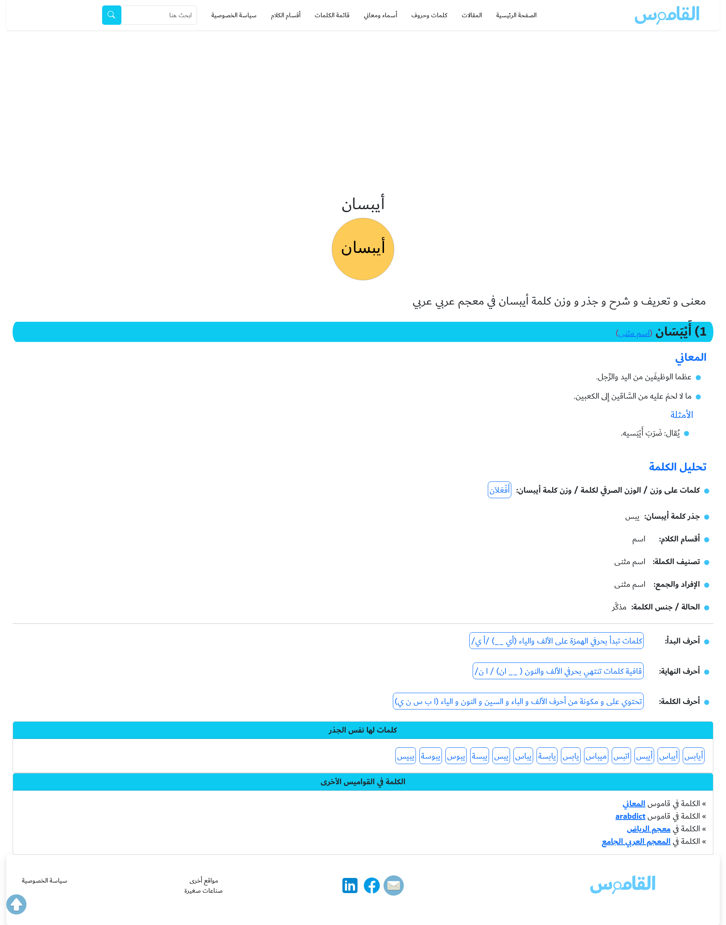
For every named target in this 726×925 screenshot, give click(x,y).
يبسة (479, 756)
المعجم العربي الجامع (636, 841)
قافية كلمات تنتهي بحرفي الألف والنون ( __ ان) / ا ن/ (558, 671)
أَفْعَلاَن (499, 490)
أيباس (668, 756)
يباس (523, 756)
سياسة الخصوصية (234, 15)
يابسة (547, 756)
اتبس (621, 756)
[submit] (111, 15)
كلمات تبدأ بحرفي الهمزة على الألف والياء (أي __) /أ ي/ (556, 641)
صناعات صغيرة (203, 890)
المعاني (634, 803)
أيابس (693, 756)
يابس (571, 756)
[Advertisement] (363, 93)
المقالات (472, 15)
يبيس (405, 756)
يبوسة (430, 756)
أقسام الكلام (285, 15)
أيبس (644, 756)
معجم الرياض (649, 829)
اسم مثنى (634, 333)
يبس (501, 756)
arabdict (630, 816)
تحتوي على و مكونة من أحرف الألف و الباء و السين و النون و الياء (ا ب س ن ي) (518, 701)
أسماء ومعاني (380, 15)
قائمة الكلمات (332, 15)
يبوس (456, 756)
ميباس (596, 756)
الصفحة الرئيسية (516, 15)
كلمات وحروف (429, 15)
